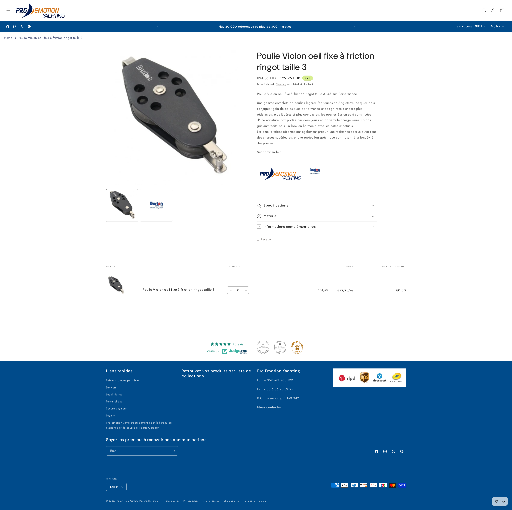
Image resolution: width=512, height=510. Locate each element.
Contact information (255, 500)
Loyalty (110, 415)
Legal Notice (114, 394)
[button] (8, 10)
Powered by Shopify (150, 500)
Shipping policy (232, 500)
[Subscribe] (173, 451)
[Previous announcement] (157, 26)
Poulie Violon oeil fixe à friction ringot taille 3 (50, 38)
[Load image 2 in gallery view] (156, 205)
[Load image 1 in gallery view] (122, 205)
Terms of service (211, 500)
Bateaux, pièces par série (122, 380)
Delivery (111, 387)
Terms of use (114, 401)
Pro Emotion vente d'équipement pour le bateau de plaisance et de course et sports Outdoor (139, 425)
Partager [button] (266, 239)
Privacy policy (190, 500)
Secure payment (116, 408)
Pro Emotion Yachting (127, 500)
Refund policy (172, 500)
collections (193, 375)
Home (8, 38)
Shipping (281, 84)
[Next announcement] (354, 26)
